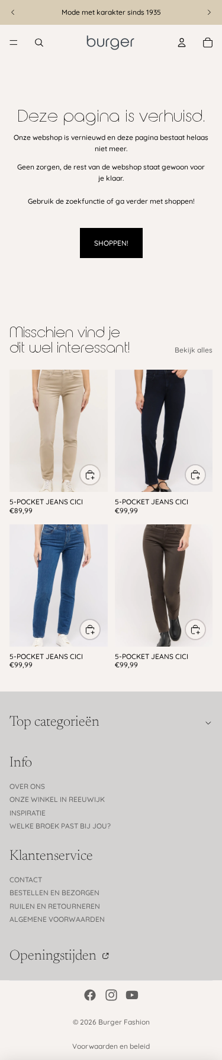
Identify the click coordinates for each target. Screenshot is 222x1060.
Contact (25, 879)
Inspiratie (27, 812)
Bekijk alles (194, 349)
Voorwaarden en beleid (111, 1046)
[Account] (182, 43)
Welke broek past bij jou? (60, 825)
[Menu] (13, 42)
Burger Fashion (124, 1021)
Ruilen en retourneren (54, 906)
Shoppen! (111, 243)
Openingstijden (54, 956)
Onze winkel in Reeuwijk (57, 799)
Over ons (27, 786)
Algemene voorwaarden (57, 919)
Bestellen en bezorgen (54, 892)
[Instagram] (111, 995)
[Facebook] (90, 995)
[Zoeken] (39, 43)
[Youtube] (132, 995)
